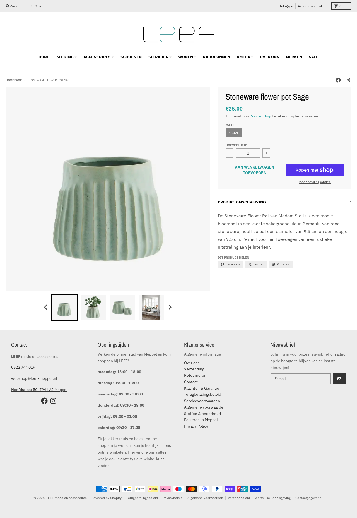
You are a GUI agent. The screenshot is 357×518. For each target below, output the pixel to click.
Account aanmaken (312, 6)
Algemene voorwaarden (205, 498)
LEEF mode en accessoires (66, 498)
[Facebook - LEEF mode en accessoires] (338, 80)
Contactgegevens (308, 498)
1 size (234, 133)
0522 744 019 (23, 367)
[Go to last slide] (46, 307)
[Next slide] (169, 307)
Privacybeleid (173, 498)
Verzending (261, 116)
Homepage (14, 80)
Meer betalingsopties (315, 182)
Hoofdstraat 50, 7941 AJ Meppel (39, 389)
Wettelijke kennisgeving (273, 498)
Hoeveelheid (236, 145)
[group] (64, 307)
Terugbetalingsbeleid (142, 498)
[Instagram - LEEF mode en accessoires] (347, 80)
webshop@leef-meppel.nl (34, 378)
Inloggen (286, 6)
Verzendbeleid (239, 498)
